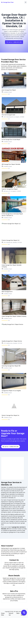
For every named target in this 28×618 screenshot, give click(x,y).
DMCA (18, 613)
